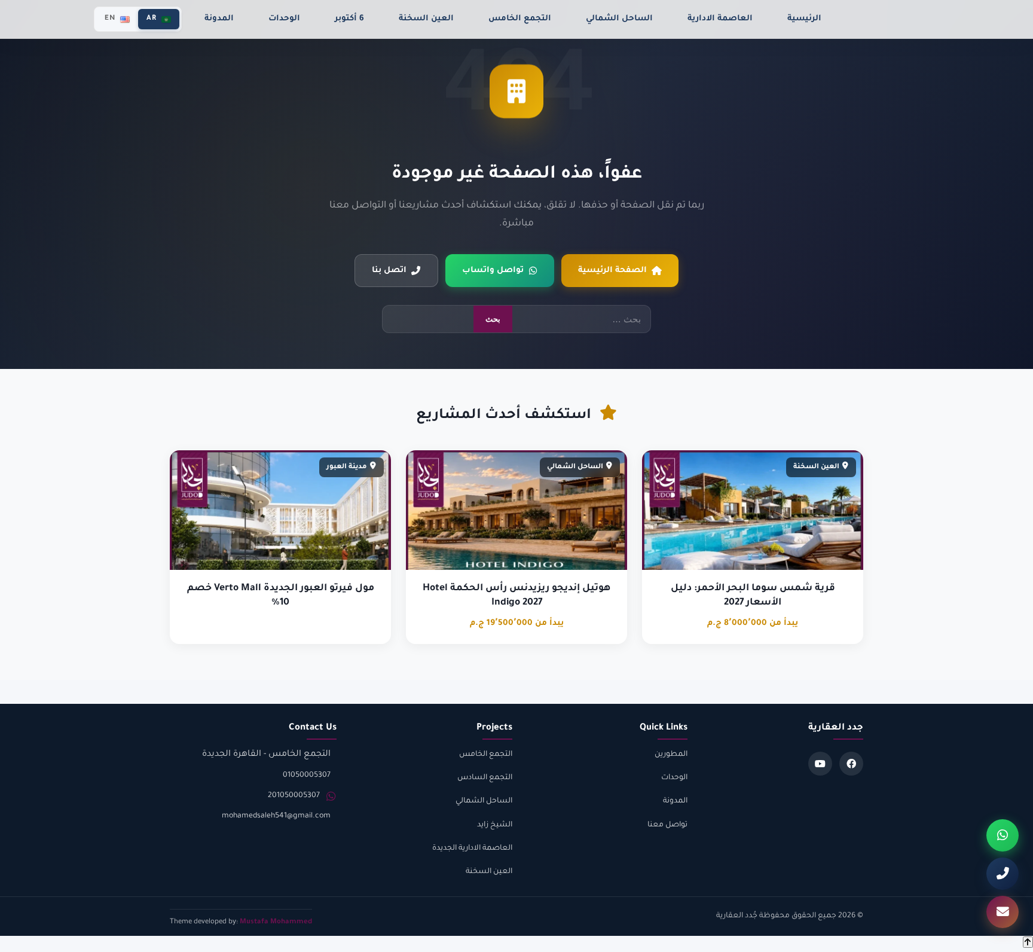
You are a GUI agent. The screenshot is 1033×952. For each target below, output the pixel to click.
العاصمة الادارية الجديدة (472, 848)
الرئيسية (804, 18)
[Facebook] (851, 764)
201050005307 (294, 796)
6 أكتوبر (349, 18)
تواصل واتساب (493, 270)
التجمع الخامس (519, 18)
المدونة (219, 18)
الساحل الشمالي (619, 18)
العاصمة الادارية (720, 18)
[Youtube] (820, 764)
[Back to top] (1028, 942)
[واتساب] (1002, 835)
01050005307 (307, 775)
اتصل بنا (389, 270)
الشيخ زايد (494, 825)
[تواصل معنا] (1002, 912)
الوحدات (284, 18)
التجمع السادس (484, 778)
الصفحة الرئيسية (612, 270)
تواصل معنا (667, 825)
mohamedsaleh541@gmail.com (276, 816)
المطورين (671, 754)
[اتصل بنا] (1002, 874)
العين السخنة (426, 18)
